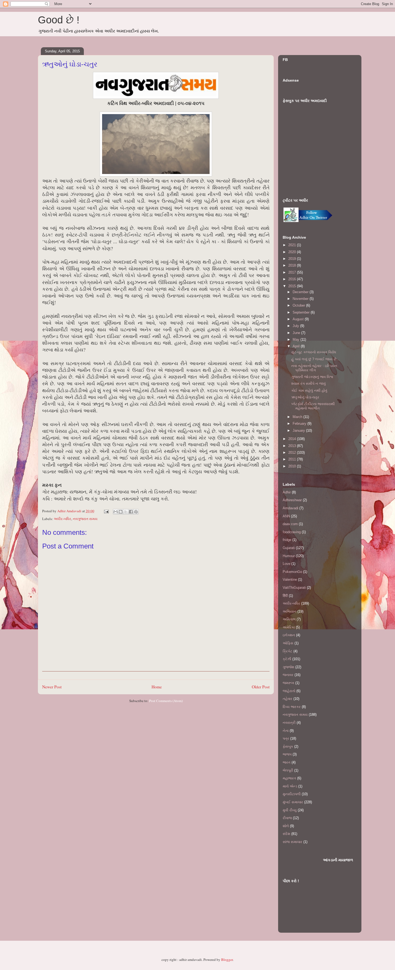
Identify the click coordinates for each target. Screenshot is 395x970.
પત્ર (286, 738)
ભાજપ (287, 754)
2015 (292, 286)
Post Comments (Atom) (166, 700)
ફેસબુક (288, 746)
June (297, 333)
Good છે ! (59, 20)
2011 (292, 459)
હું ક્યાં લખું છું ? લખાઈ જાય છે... (315, 359)
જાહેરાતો (289, 691)
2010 (292, 466)
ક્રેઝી (287, 659)
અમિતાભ (289, 619)
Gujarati (289, 548)
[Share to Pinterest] (136, 511)
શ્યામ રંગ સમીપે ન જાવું (308, 384)
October (299, 305)
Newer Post (52, 686)
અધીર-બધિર (62, 518)
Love (286, 564)
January (299, 430)
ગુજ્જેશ (288, 667)
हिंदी (285, 596)
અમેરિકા (289, 627)
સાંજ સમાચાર (292, 842)
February (300, 424)
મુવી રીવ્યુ (290, 810)
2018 (292, 265)
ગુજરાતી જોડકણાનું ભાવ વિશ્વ (312, 377)
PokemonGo (292, 572)
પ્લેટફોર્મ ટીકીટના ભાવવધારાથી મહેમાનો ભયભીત (313, 406)
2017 (292, 272)
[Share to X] (125, 511)
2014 (292, 439)
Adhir (287, 492)
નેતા (286, 731)
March (298, 417)
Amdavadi (290, 508)
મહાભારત (289, 778)
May (296, 339)
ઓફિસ (288, 643)
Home (157, 686)
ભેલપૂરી (288, 770)
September (302, 312)
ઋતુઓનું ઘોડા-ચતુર (305, 397)
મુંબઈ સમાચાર (293, 802)
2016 (292, 279)
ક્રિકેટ (287, 651)
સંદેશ (286, 834)
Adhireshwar (292, 500)
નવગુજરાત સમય (85, 518)
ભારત (286, 762)
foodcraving (292, 532)
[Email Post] (106, 510)
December (301, 292)
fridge (287, 540)
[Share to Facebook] (131, 511)
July (296, 326)
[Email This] (115, 511)
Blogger (227, 959)
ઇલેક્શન (289, 635)
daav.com (290, 524)
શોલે (286, 826)
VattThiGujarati (294, 588)
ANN (286, 516)
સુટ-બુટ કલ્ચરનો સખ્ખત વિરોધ (313, 352)
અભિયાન (289, 611)
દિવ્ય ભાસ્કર (292, 707)
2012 (292, 453)
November (301, 299)
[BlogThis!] (120, 511)
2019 (292, 259)
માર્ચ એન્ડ (290, 786)
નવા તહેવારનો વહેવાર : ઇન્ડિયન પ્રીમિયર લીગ (314, 368)
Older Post (261, 686)
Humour (289, 556)
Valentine (290, 579)
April (297, 346)
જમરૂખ (288, 683)
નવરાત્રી (289, 723)
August (299, 319)
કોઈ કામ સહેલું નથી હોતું (309, 390)
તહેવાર (287, 699)
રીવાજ (287, 818)
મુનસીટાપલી (292, 794)
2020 (292, 252)
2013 (292, 446)
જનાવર (288, 675)
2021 (292, 245)
